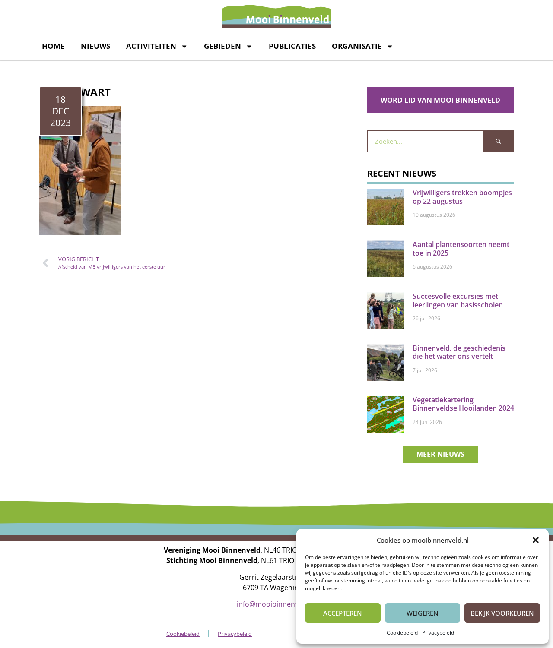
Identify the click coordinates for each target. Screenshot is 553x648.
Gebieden (222, 46)
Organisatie (357, 46)
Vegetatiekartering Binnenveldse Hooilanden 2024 (463, 404)
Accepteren (342, 613)
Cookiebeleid (402, 632)
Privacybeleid (438, 632)
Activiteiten (151, 46)
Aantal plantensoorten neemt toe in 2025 (461, 248)
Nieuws (95, 46)
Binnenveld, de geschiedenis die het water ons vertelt (459, 352)
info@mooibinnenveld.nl (276, 604)
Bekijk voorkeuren (502, 613)
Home (53, 46)
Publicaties (292, 46)
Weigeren (423, 613)
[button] (535, 540)
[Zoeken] (498, 141)
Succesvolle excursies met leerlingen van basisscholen (458, 300)
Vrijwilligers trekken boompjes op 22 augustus (462, 196)
